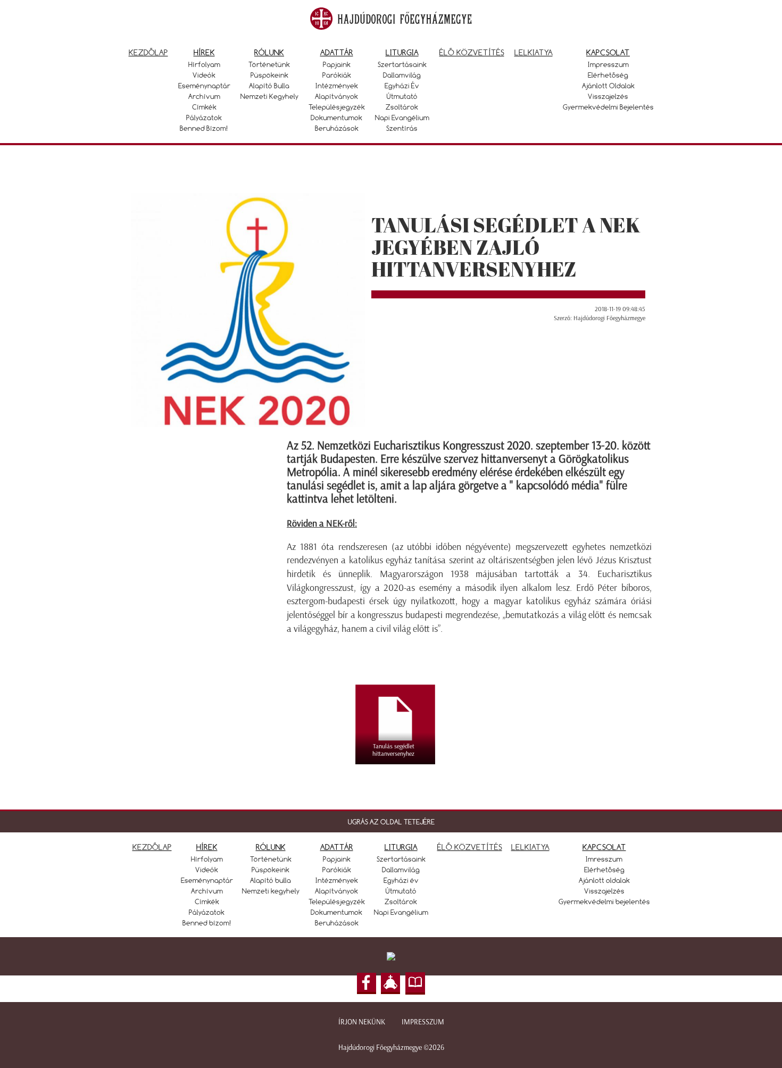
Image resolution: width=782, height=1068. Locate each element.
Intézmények (336, 85)
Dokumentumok (336, 117)
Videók (204, 75)
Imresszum (604, 859)
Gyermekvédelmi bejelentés (608, 107)
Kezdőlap (148, 52)
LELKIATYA (530, 847)
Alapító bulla (269, 85)
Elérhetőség (608, 75)
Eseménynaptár (204, 85)
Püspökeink (269, 75)
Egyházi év (402, 85)
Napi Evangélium (402, 117)
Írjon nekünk (361, 1022)
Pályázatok (204, 117)
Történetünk (269, 64)
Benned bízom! (204, 128)
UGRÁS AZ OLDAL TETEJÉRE (391, 821)
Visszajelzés (608, 96)
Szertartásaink (402, 64)
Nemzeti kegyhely (269, 96)
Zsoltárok (402, 107)
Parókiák (336, 75)
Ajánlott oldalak (608, 85)
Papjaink (337, 64)
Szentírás (402, 128)
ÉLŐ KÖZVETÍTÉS (469, 847)
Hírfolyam (204, 64)
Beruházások (337, 128)
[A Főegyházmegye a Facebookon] (366, 983)
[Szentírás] (415, 983)
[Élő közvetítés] (390, 983)
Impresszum (608, 64)
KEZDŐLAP (152, 847)
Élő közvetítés (471, 52)
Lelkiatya (533, 52)
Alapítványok (336, 96)
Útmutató (402, 96)
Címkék (204, 107)
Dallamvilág (402, 75)
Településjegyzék (337, 107)
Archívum (204, 96)
